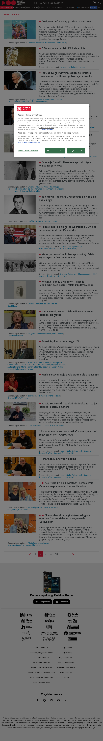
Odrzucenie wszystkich (55, 151)
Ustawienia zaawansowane (28, 151)
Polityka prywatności (46, 129)
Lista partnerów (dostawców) (29, 142)
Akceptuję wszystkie (76, 151)
